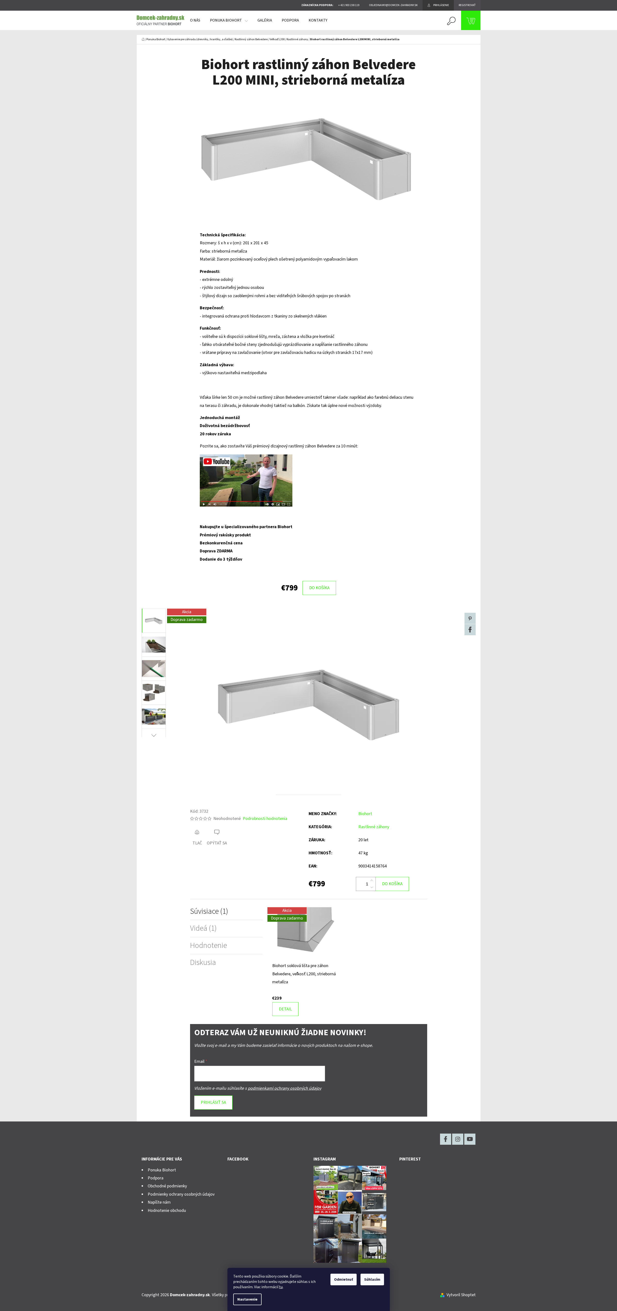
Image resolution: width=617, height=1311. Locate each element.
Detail (285, 1009)
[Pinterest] (470, 618)
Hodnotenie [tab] (208, 945)
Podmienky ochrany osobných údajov (181, 1194)
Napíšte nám (159, 1202)
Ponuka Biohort (162, 1170)
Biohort (365, 814)
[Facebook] (470, 629)
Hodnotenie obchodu (167, 1211)
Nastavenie (247, 1299)
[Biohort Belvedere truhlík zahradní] (246, 480)
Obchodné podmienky (167, 1186)
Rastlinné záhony (373, 827)
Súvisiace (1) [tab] (209, 911)
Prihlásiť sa (213, 1102)
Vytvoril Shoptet (461, 1295)
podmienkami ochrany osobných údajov (284, 1088)
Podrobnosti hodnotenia (265, 819)
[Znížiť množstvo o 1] (371, 887)
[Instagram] (457, 1139)
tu (281, 1287)
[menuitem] (195, 20)
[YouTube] (469, 1139)
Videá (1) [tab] (203, 928)
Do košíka (319, 588)
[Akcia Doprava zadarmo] (308, 934)
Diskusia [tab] (203, 962)
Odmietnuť (343, 1279)
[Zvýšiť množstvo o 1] (371, 880)
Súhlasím (372, 1279)
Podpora (155, 1178)
